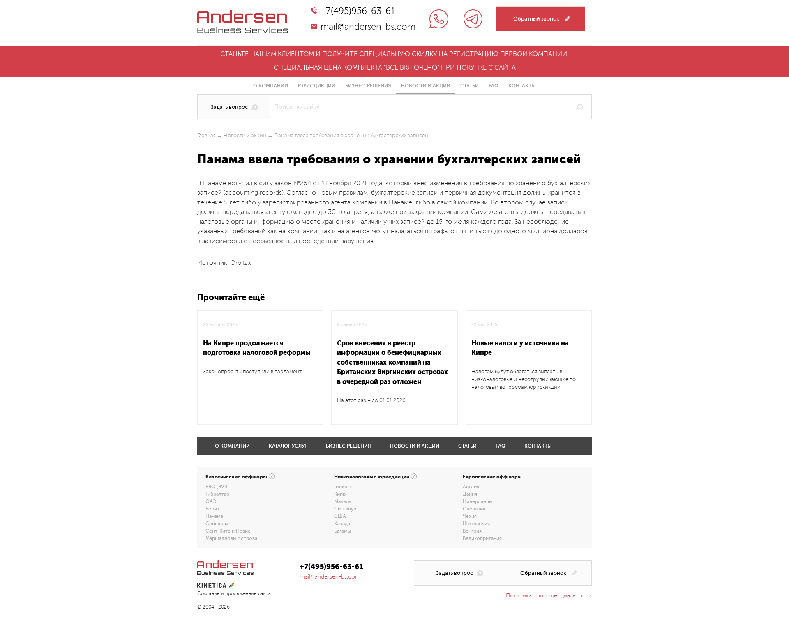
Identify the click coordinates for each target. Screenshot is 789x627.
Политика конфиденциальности (549, 596)
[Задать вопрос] (233, 107)
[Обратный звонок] (540, 19)
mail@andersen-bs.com (368, 27)
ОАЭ (211, 501)
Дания (470, 494)
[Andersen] (242, 14)
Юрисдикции (316, 86)
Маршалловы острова (231, 538)
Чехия (470, 516)
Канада (342, 523)
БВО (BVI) (216, 486)
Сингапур (345, 509)
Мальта (342, 501)
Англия (471, 486)
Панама (214, 516)
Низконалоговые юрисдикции (371, 477)
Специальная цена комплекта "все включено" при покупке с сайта (395, 67)
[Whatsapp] (439, 19)
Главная (206, 135)
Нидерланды (477, 501)
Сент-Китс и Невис (228, 531)
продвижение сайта (248, 593)
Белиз (212, 509)
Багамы (342, 531)
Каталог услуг (288, 446)
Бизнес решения (348, 446)
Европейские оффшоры (492, 477)
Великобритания (482, 538)
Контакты (522, 86)
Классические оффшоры (236, 477)
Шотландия (476, 523)
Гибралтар (217, 494)
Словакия (474, 509)
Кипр (340, 494)
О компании (270, 86)
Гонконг (343, 486)
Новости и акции (425, 86)
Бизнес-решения (368, 86)
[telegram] (473, 19)
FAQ (493, 86)
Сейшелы (216, 523)
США (340, 516)
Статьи (469, 86)
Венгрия (472, 531)
